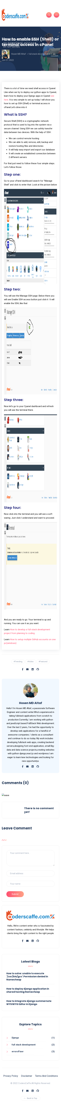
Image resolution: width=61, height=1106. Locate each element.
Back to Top (32, 1098)
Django (15, 1037)
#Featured (43, 661)
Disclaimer (26, 1076)
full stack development (39, 54)
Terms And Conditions (46, 1076)
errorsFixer (18, 1051)
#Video (30, 661)
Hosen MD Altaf (18, 54)
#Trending (18, 661)
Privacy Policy (10, 1076)
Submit (15, 894)
